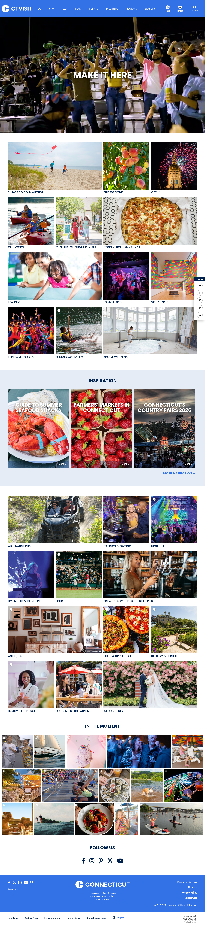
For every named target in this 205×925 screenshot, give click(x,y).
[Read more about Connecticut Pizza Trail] (150, 221)
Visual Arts (159, 302)
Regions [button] (131, 8)
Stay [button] (52, 8)
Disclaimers (190, 898)
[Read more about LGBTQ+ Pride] (126, 276)
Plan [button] (78, 8)
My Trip (180, 11)
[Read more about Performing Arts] (31, 331)
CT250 (168, 11)
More (61, 464)
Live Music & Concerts (25, 601)
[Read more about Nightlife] (174, 519)
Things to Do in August (25, 192)
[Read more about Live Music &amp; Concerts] (31, 574)
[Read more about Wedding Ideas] (150, 684)
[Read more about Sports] (79, 574)
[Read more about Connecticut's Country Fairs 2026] (164, 428)
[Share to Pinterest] (200, 307)
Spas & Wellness (115, 357)
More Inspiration (177, 473)
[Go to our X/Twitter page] (14, 882)
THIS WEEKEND (113, 192)
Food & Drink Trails (118, 656)
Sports (61, 601)
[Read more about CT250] (174, 166)
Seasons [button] (150, 8)
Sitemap (192, 887)
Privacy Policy (189, 892)
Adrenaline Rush (20, 546)
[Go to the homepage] (17, 8)
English (120, 917)
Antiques (15, 656)
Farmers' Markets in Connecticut (102, 407)
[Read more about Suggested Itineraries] (79, 684)
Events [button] (93, 8)
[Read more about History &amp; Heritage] (174, 629)
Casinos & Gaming (117, 546)
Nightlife (158, 546)
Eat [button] (65, 8)
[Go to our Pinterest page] (31, 882)
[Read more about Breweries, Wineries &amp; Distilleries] (150, 574)
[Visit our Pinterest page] (101, 861)
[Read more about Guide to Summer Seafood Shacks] (38, 428)
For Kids (14, 302)
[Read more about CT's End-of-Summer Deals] (79, 221)
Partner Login (73, 918)
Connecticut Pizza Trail (121, 247)
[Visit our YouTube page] (120, 861)
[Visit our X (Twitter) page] (110, 861)
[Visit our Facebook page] (83, 861)
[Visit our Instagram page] (91, 861)
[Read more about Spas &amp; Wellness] (150, 331)
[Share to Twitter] (200, 300)
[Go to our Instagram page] (20, 882)
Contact (13, 918)
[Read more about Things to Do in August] (55, 166)
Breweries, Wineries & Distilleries (128, 601)
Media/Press (31, 918)
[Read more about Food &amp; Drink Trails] (126, 629)
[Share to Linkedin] (200, 315)
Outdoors (16, 247)
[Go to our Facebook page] (9, 882)
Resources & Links (187, 882)
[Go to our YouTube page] (26, 882)
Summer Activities (69, 357)
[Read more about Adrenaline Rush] (55, 519)
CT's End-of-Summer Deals (76, 247)
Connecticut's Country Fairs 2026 (164, 407)
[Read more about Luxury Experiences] (31, 684)
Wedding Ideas (114, 711)
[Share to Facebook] (200, 293)
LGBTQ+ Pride (113, 302)
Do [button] (39, 8)
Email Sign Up (52, 918)
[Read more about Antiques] (55, 629)
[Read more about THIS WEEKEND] (126, 166)
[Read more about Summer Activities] (79, 331)
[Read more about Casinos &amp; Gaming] (126, 519)
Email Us (13, 889)
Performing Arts (21, 357)
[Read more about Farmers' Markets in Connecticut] (101, 428)
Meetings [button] (112, 8)
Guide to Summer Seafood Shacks (38, 407)
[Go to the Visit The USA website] (189, 918)
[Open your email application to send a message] (200, 285)
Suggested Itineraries (72, 711)
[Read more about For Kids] (55, 276)
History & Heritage (165, 656)
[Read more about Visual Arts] (174, 276)
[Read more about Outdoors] (31, 221)
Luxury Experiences (22, 711)
